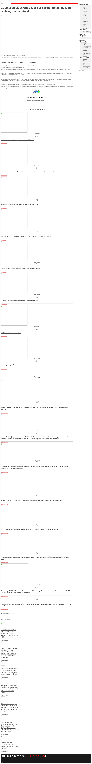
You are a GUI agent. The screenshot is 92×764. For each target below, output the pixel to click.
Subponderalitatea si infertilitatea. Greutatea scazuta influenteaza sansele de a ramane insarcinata (30, 172)
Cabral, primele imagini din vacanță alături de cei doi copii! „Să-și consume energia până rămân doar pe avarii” (9, 707)
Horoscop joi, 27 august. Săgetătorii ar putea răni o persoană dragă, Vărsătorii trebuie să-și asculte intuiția (9, 688)
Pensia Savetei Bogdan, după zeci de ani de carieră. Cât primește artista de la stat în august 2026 (9, 633)
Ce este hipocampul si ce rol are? (10, 365)
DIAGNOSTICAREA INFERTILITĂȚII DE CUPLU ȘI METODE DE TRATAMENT (26, 236)
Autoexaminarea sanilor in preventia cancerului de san (17, 140)
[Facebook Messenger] (37, 92)
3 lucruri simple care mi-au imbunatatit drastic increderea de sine (20, 268)
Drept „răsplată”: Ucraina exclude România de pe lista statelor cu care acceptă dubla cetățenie (29, 529)
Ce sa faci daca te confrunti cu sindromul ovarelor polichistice (19, 300)
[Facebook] (34, 92)
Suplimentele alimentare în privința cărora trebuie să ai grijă (19, 204)
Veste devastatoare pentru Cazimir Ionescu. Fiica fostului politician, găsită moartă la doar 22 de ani (9, 671)
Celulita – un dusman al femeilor (11, 333)
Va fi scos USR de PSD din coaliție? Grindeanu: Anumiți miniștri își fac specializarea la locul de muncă (32, 500)
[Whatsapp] (39, 92)
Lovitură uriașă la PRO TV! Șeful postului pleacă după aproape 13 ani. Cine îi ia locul (9, 745)
